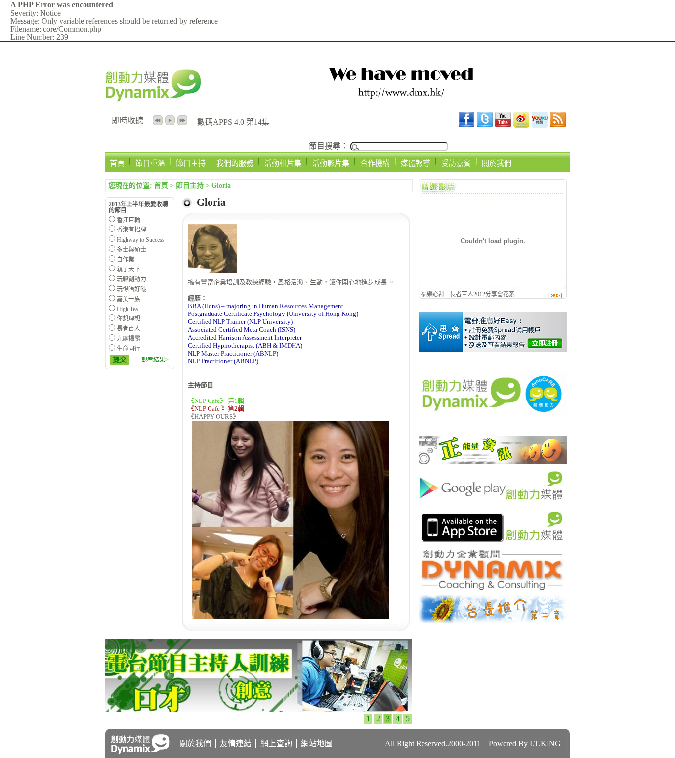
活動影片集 (330, 163)
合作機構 (375, 163)
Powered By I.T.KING (525, 743)
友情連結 (236, 743)
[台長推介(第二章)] (493, 620)
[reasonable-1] (493, 349)
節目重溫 (150, 163)
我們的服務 (234, 163)
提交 (120, 359)
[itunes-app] (493, 542)
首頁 (117, 163)
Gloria (221, 185)
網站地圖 (317, 743)
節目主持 (191, 163)
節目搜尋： (328, 146)
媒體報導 (415, 163)
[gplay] (493, 502)
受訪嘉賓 (456, 163)
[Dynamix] (493, 587)
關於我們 (496, 163)
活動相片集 (282, 163)
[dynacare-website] (493, 428)
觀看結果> (155, 360)
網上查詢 (276, 743)
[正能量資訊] (493, 461)
